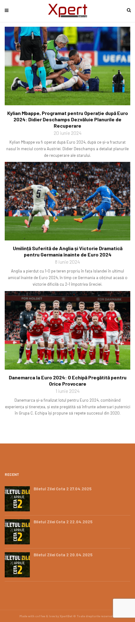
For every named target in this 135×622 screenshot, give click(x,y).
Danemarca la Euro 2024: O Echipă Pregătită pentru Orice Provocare (68, 380)
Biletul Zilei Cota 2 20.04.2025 (63, 554)
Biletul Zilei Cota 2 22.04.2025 (63, 521)
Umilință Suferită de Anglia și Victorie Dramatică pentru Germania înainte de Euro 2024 (67, 251)
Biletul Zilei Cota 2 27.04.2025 (63, 488)
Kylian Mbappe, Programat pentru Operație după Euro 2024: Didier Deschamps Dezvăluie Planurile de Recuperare (67, 119)
